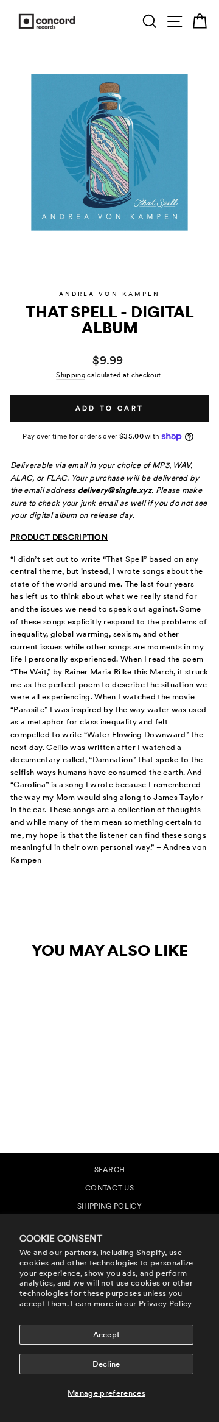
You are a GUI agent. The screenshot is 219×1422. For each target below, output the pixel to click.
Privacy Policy (165, 1303)
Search (109, 1170)
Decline (106, 1363)
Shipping (70, 375)
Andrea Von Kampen (110, 294)
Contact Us (109, 1188)
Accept (106, 1334)
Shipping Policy (109, 1206)
